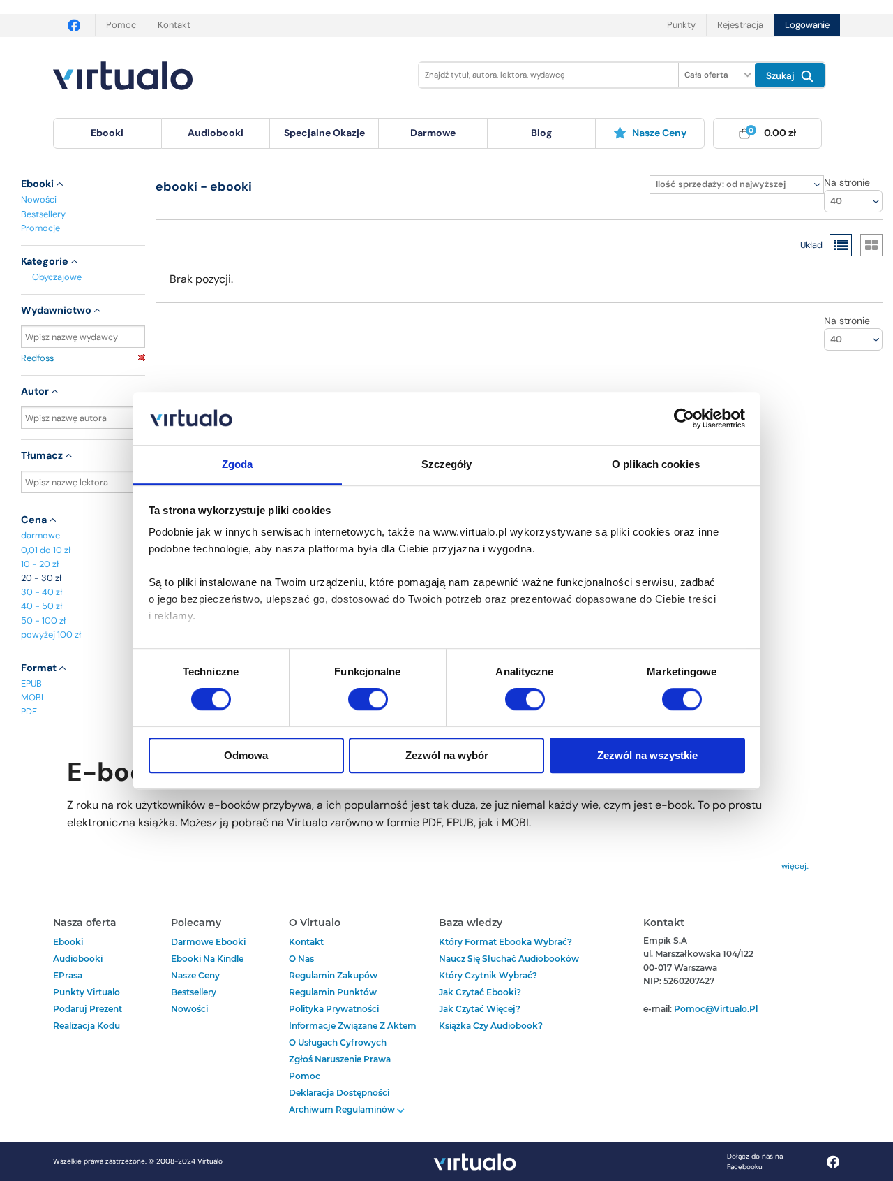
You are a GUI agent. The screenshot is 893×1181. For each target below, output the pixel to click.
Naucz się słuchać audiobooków (509, 958)
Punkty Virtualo (86, 992)
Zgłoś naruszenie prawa (340, 1059)
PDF (29, 711)
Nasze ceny (659, 132)
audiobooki (78, 958)
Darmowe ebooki (208, 942)
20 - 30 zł (41, 578)
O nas (301, 958)
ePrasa (67, 975)
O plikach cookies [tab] (656, 465)
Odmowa (246, 755)
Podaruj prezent (87, 1009)
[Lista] (841, 245)
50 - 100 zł (43, 620)
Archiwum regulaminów (343, 1109)
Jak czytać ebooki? (480, 992)
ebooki (68, 942)
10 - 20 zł (40, 564)
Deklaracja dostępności (339, 1092)
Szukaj (782, 76)
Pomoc (121, 25)
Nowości (39, 199)
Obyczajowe (57, 277)
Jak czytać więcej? (479, 1009)
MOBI (32, 697)
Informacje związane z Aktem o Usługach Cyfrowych (353, 1034)
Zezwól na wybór (446, 755)
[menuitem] (107, 133)
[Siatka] (871, 245)
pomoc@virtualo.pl (716, 1009)
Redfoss (37, 358)
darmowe (433, 132)
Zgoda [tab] (237, 465)
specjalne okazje (324, 132)
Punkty (681, 25)
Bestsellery (43, 214)
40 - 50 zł (41, 606)
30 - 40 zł (41, 592)
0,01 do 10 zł (45, 550)
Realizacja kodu (86, 1025)
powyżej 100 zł (51, 634)
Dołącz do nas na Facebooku (755, 1161)
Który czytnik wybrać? (488, 975)
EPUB (31, 683)
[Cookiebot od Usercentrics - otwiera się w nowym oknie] (684, 418)
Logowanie (807, 25)
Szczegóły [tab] (446, 465)
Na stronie (847, 182)
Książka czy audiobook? (491, 1025)
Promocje (40, 228)
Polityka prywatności (334, 1009)
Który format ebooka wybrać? (505, 942)
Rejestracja (740, 25)
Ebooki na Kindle (207, 958)
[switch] (368, 699)
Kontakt (174, 25)
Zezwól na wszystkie (647, 755)
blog (541, 132)
